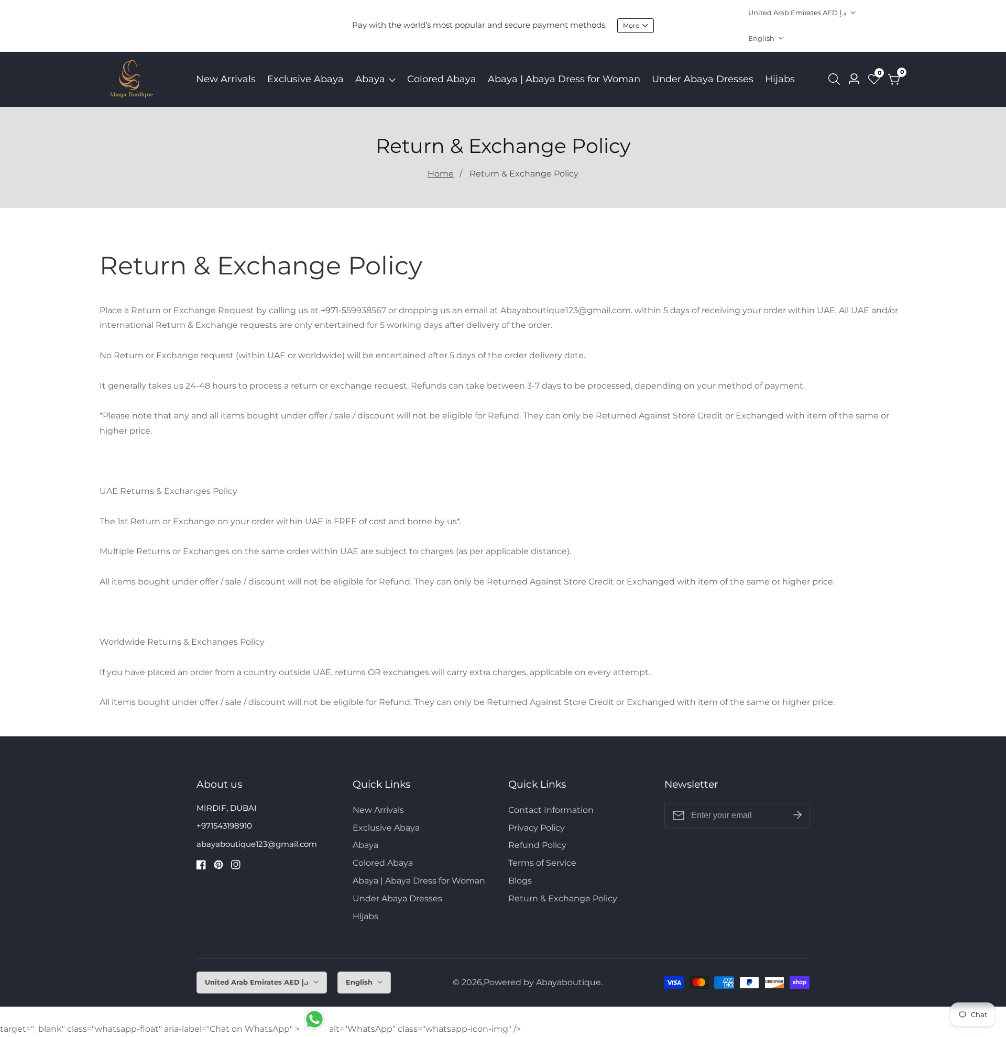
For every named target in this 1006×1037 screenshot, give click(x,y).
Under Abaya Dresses (702, 79)
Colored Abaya (441, 79)
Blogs (520, 881)
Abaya (370, 79)
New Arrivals (226, 79)
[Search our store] (836, 79)
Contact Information (551, 810)
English (762, 38)
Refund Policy (537, 845)
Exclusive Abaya (305, 79)
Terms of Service (542, 863)
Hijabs (780, 79)
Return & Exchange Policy (523, 174)
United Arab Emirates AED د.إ (798, 12)
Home (441, 174)
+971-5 (333, 310)
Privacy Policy (536, 828)
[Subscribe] (797, 815)
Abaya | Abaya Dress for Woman (564, 79)
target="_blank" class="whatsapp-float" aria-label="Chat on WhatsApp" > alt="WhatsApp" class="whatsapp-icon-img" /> (260, 1029)
